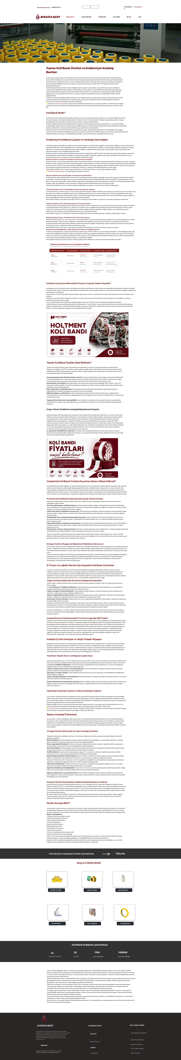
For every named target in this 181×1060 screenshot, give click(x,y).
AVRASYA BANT (50, 17)
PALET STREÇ (135, 1053)
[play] (176, 24)
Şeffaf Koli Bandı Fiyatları (57, 171)
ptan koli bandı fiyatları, (61, 103)
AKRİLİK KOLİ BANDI (137, 1040)
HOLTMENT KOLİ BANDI (138, 1033)
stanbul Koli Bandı (55, 708)
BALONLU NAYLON (137, 1044)
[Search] (90, 7)
